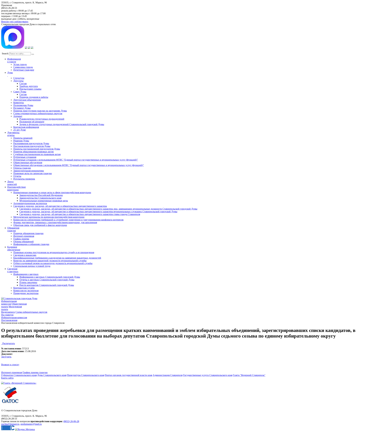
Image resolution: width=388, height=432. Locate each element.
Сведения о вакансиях (24, 255)
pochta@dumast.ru (10, 424)
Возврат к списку (10, 364)
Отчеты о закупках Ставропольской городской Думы (46, 279)
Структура (18, 78)
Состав (23, 83)
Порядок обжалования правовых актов (33, 151)
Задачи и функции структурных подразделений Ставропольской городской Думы (61, 124)
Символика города (23, 67)
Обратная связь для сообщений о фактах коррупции (40, 225)
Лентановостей (12, 183)
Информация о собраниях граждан (31, 244)
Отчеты (17, 176)
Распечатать (8, 343)
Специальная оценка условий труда (31, 266)
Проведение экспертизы (25, 293)
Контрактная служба (24, 288)
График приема (21, 238)
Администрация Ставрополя (167, 375)
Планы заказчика (28, 282)
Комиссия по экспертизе (26, 290)
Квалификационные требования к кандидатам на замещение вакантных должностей (57, 258)
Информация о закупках (25, 274)
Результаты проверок (24, 179)
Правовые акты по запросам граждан (32, 173)
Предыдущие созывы (30, 89)
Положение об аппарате (31, 121)
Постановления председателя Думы (31, 146)
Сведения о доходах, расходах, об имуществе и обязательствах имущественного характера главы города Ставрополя (79, 214)
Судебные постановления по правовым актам (37, 154)
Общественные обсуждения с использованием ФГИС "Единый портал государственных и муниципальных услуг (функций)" (78, 165)
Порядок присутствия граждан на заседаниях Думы (40, 110)
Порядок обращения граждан (28, 233)
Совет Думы (19, 91)
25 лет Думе (19, 130)
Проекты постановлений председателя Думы (36, 149)
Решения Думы (21, 140)
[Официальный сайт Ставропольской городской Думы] (19, 298)
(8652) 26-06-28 (71, 421)
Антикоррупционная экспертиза (30, 203)
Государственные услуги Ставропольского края (207, 375)
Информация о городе (14, 60)
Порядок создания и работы (33, 97)
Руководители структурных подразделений (41, 119)
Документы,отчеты (13, 134)
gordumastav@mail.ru (31, 424)
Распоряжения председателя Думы (31, 143)
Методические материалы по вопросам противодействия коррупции (48, 217)
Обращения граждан (13, 229)
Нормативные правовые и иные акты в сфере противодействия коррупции (52, 192)
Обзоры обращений (23, 241)
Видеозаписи (8, 312)
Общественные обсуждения (27, 162)
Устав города (20, 64)
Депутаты (18, 80)
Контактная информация (26, 127)
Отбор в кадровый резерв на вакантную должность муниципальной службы (52, 263)
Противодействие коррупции (16, 188)
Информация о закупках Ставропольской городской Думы (49, 277)
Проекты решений (22, 138)
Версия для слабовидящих (14, 21)
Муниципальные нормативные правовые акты (43, 200)
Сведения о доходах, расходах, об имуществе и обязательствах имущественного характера (60, 206)
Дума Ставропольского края (51, 375)
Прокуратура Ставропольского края (85, 375)
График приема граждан (35, 372)
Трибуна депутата (28, 86)
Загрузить (6, 356)
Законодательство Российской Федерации (41, 195)
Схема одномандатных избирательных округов (37, 113)
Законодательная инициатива (28, 170)
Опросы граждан (22, 168)
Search (5, 53)
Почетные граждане (23, 70)
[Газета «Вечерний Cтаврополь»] (18, 383)
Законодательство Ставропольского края (40, 198)
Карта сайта (7, 378)
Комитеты (18, 102)
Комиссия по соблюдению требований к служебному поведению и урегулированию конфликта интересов (68, 219)
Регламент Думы (22, 108)
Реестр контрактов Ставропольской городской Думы (46, 285)
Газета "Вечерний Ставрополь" (249, 375)
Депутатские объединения (27, 100)
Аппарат (17, 116)
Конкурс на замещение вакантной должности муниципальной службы (50, 260)
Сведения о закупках (12, 270)
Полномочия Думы (23, 105)
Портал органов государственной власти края (128, 375)
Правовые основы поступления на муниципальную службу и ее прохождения (53, 252)
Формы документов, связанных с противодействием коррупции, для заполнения (55, 222)
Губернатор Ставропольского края (19, 375)
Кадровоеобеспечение (13, 248)
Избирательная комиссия (9, 302)
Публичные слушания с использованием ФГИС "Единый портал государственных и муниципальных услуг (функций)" (75, 159)
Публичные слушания (24, 157)
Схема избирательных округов (31, 312)
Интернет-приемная (23, 236)
